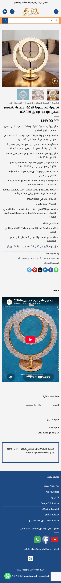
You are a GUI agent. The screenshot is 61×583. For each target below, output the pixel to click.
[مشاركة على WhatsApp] (56, 269)
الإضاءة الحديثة (42, 103)
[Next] (5, 58)
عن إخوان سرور (51, 486)
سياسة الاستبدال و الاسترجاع (44, 521)
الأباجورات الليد (15, 103)
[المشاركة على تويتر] (45, 269)
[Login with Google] (30, 558)
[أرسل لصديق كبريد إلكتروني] (40, 269)
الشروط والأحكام (50, 509)
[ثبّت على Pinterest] (34, 269)
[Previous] (54, 58)
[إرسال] (5, 20)
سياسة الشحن (51, 515)
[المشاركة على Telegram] (29, 269)
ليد (45, 263)
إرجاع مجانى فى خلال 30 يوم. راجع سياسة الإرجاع (31, 246)
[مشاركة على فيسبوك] (50, 269)
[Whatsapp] (7, 576)
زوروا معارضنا (52, 492)
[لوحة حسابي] (12, 11)
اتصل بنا (54, 498)
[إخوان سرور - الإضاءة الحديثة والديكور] (30, 11)
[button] (56, 11)
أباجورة (49, 263)
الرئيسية (55, 103)
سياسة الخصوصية (50, 503)
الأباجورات (29, 103)
